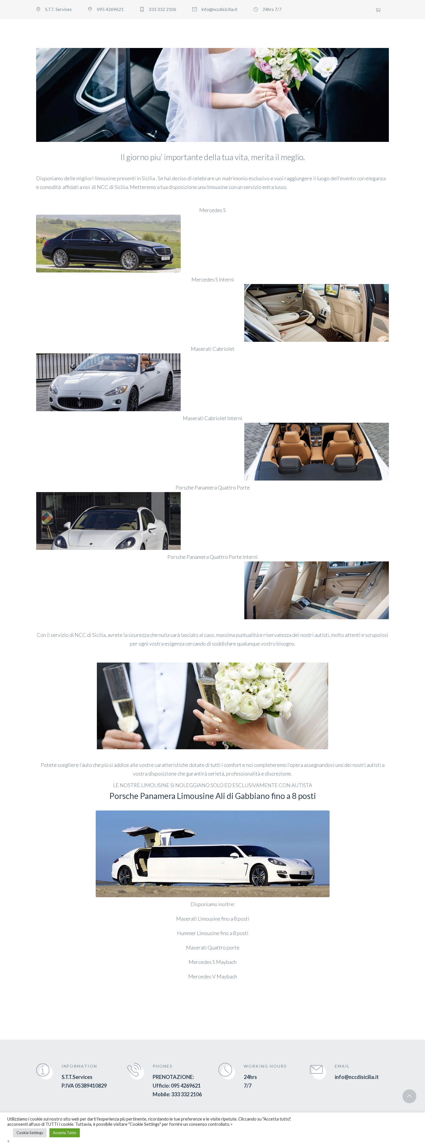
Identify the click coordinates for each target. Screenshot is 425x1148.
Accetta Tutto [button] (64, 1132)
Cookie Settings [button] (29, 1132)
